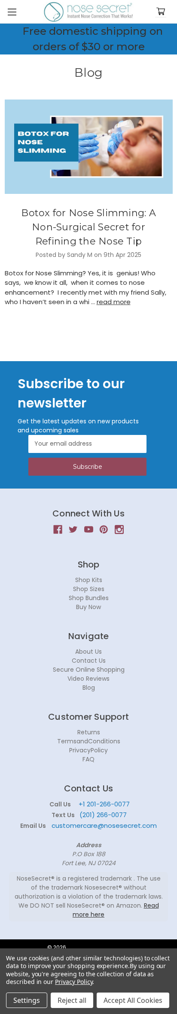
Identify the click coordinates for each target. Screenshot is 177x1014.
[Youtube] (88, 529)
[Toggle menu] (12, 12)
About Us (88, 651)
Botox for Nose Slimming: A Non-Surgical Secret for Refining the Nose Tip (88, 227)
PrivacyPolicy (88, 750)
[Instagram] (119, 529)
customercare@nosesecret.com (103, 825)
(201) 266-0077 (103, 814)
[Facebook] (57, 529)
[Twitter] (73, 529)
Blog (88, 687)
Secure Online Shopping (89, 669)
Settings (26, 1000)
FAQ (88, 759)
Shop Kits (88, 580)
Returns (88, 732)
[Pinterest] (103, 529)
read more (114, 301)
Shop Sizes (88, 589)
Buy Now (88, 607)
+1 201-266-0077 (104, 804)
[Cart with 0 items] (160, 12)
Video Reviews (88, 678)
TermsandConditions (88, 741)
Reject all (72, 1000)
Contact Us (89, 660)
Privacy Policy (73, 982)
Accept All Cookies (133, 1000)
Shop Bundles (89, 598)
